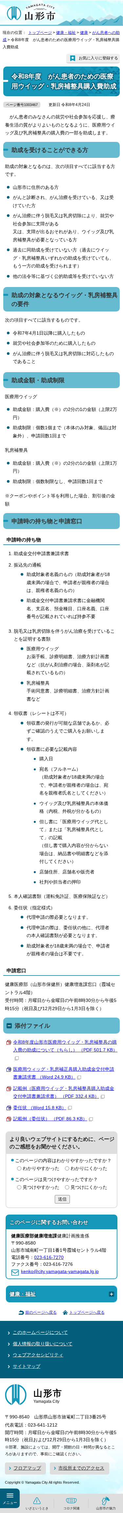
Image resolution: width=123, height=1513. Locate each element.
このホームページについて (40, 1332)
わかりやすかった (41, 1168)
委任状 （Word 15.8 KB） (39, 1107)
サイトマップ (26, 1366)
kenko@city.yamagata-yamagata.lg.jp (60, 1271)
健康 (84, 32)
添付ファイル (32, 1025)
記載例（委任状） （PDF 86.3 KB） (50, 1118)
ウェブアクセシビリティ (38, 1355)
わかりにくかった (89, 1168)
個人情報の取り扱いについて (42, 1343)
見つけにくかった (89, 1187)
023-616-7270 (49, 1257)
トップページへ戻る (87, 1312)
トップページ (40, 32)
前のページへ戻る (41, 1312)
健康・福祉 (66, 32)
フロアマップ (27, 1468)
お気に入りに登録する (98, 58)
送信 (62, 1199)
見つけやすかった (41, 1187)
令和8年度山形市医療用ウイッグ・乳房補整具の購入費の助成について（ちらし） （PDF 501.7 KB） (65, 1046)
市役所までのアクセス (81, 1468)
